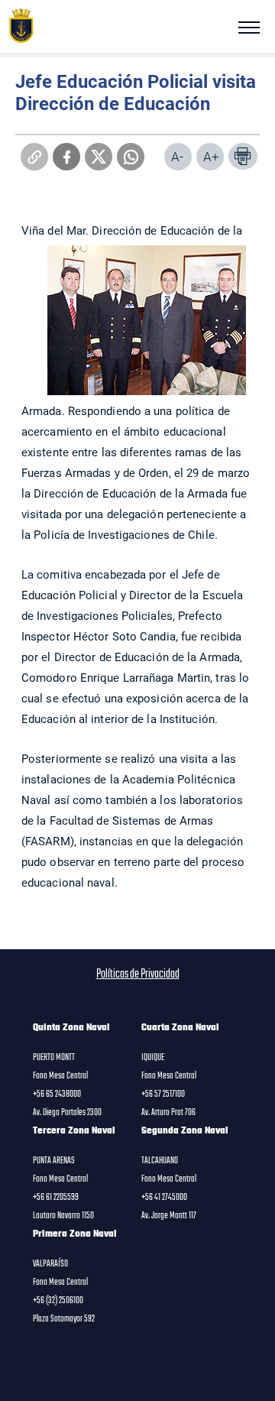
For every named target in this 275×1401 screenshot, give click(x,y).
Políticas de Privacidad (138, 974)
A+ (211, 156)
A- (177, 156)
